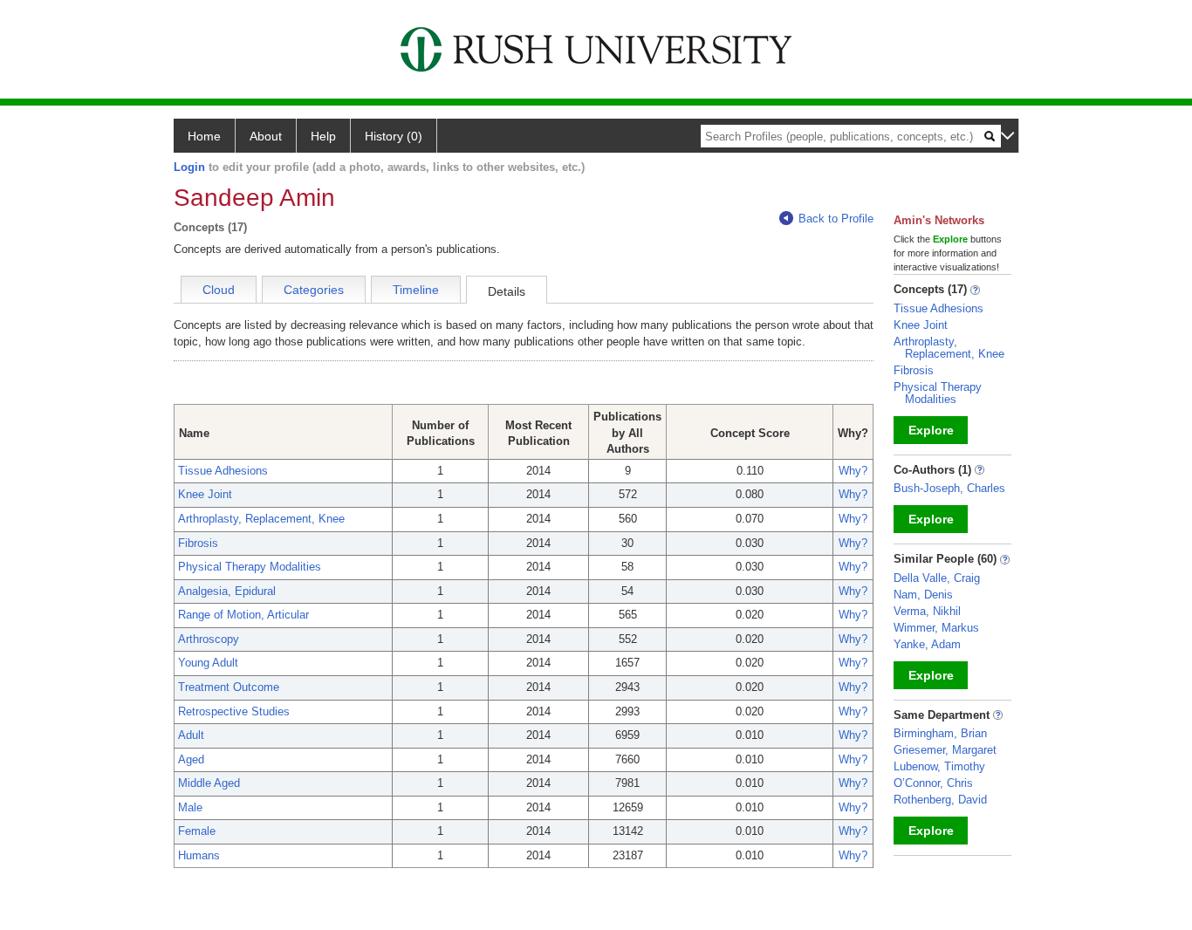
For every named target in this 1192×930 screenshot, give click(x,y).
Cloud (218, 290)
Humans (199, 855)
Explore (931, 430)
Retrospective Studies (234, 711)
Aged (191, 759)
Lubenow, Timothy (939, 766)
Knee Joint (205, 494)
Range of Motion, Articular (243, 614)
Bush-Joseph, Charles (949, 488)
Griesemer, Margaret (945, 749)
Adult (191, 735)
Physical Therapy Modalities (249, 566)
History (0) (393, 136)
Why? (853, 470)
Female (197, 831)
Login (189, 167)
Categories (314, 290)
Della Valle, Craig (937, 578)
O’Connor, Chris (933, 783)
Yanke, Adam (927, 644)
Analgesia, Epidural (227, 591)
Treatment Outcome (228, 687)
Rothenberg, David (940, 799)
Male (190, 807)
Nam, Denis (923, 594)
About (266, 136)
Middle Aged (209, 783)
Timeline (416, 290)
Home (204, 136)
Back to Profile (835, 218)
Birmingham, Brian (940, 733)
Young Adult (208, 662)
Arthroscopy (208, 639)
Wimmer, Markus (936, 627)
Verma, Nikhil (927, 611)
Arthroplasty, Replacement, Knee (261, 518)
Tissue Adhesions (223, 470)
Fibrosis (198, 543)
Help (323, 136)
